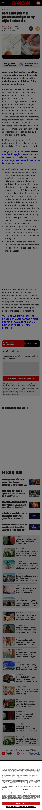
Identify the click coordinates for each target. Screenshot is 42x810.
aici (3, 782)
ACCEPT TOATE (21, 804)
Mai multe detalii (19, 774)
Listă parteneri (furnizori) (7, 799)
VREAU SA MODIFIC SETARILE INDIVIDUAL (21, 807)
